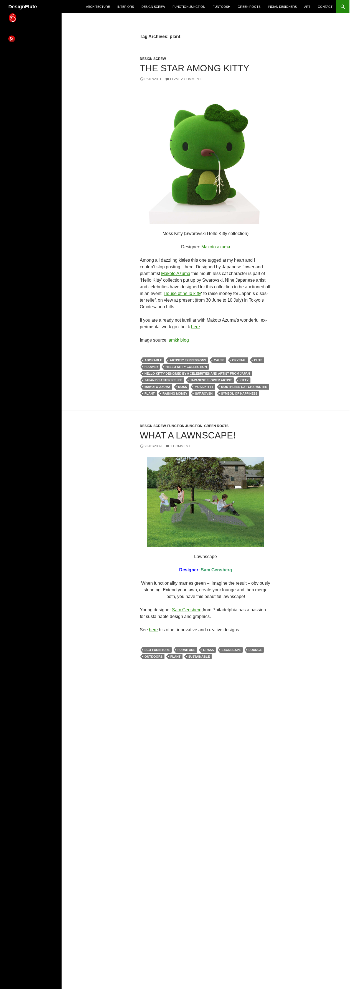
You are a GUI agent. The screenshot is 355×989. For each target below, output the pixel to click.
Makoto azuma (215, 246)
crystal (239, 360)
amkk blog (179, 340)
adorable (153, 360)
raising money (175, 393)
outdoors (153, 656)
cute (258, 360)
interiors (125, 6)
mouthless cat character (244, 386)
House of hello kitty (182, 293)
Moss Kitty (204, 386)
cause (219, 360)
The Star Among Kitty (194, 68)
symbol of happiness (239, 393)
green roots (249, 6)
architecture (98, 6)
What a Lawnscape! (187, 435)
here (195, 326)
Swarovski (204, 393)
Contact (325, 6)
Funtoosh (221, 6)
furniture (186, 650)
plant (149, 393)
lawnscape (231, 650)
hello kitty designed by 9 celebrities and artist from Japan (197, 373)
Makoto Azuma (175, 273)
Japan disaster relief (163, 380)
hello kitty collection (186, 367)
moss (182, 386)
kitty (244, 380)
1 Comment (180, 446)
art (307, 6)
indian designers (282, 6)
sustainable (199, 656)
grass (208, 650)
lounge (255, 650)
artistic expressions (188, 360)
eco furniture (157, 650)
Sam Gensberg (187, 609)
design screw (153, 6)
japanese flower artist (211, 380)
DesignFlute (22, 6)
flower (151, 367)
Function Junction (189, 6)
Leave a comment (185, 79)
